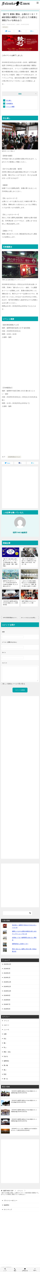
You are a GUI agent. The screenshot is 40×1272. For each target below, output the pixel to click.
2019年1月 (7, 977)
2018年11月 (7, 986)
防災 (5, 1074)
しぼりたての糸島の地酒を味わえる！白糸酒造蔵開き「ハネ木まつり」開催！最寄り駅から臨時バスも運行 (29, 583)
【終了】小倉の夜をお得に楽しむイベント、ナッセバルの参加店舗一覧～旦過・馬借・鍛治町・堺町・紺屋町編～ (10, 562)
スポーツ (6, 1025)
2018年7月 (7, 1004)
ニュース (6, 1029)
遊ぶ (5, 1070)
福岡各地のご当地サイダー (20, 944)
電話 (15, 1270)
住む (5, 1038)
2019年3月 (7, 968)
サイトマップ (8, 1209)
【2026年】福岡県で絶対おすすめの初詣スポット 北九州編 (24, 1101)
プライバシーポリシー (10, 1200)
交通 (5, 1034)
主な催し (9, 100)
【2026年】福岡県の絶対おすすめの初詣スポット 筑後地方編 (24, 1110)
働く (5, 1043)
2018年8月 (7, 1000)
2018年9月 (7, 995)
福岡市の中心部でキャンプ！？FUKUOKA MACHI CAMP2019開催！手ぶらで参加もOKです (10, 583)
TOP (8, 1190)
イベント (5, 27)
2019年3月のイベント (14, 457)
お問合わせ (25, 1270)
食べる (6, 1078)
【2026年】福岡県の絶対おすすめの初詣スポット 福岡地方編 (24, 1092)
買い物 (6, 1065)
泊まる (6, 1056)
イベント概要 (10, 106)
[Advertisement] (20, 487)
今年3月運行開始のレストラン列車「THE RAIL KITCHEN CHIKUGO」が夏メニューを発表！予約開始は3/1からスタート (11, 617)
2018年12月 (7, 982)
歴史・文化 (7, 1052)
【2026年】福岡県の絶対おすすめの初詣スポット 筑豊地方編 (10, 602)
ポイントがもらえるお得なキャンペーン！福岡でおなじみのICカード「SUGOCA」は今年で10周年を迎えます (30, 617)
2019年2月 (7, 973)
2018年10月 (7, 991)
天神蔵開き (9, 103)
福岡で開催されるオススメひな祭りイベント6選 (29, 602)
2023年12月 (7, 964)
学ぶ (5, 1047)
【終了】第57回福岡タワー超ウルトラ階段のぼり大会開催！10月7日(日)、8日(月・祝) (29, 561)
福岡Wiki (6, 1061)
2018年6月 (7, 1009)
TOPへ (35, 1270)
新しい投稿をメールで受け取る (14, 684)
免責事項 (6, 1205)
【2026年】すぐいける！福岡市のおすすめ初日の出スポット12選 (24, 1129)
